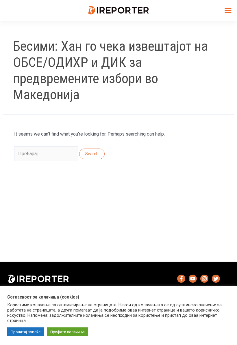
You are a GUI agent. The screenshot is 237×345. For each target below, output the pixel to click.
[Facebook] (181, 279)
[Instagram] (204, 279)
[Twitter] (216, 279)
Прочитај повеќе (25, 332)
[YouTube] (193, 279)
